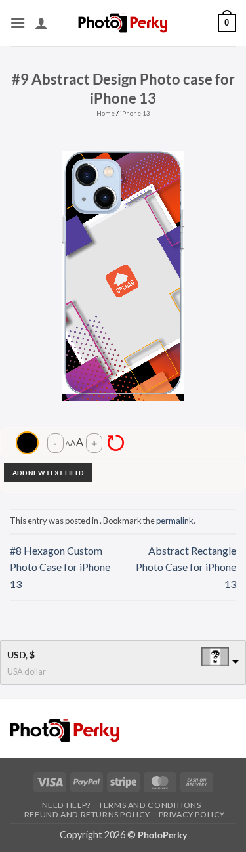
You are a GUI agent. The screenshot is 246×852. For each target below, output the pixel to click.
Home (105, 113)
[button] (18, 23)
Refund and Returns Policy (87, 814)
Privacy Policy (192, 814)
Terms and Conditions (149, 805)
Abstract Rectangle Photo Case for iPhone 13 (186, 567)
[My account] (41, 23)
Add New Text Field (47, 473)
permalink (175, 520)
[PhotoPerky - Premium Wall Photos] (123, 22)
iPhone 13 (135, 113)
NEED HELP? (66, 805)
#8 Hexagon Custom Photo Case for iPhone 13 (60, 567)
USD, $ (21, 654)
